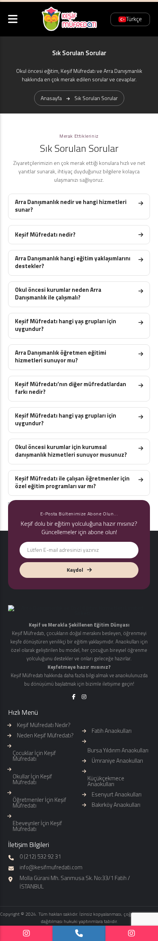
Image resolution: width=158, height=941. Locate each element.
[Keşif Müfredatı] (26, 933)
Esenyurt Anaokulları (117, 794)
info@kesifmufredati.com (51, 867)
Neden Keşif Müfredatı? (45, 735)
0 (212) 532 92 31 (40, 856)
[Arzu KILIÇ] (131, 933)
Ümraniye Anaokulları (117, 760)
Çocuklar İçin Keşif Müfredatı (34, 756)
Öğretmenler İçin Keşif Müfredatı (39, 802)
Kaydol (75, 570)
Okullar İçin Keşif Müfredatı (32, 779)
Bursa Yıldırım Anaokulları (117, 750)
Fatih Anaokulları (112, 731)
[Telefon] (79, 933)
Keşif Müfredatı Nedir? (44, 725)
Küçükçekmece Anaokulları (105, 781)
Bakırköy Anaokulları (116, 805)
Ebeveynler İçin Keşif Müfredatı (37, 826)
